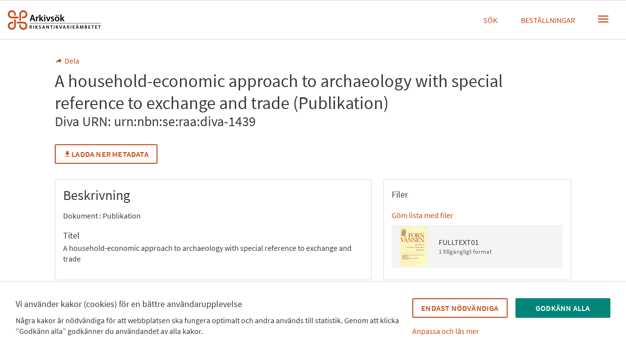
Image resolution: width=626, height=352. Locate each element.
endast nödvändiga (459, 308)
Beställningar (548, 20)
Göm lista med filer (422, 215)
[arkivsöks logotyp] (54, 20)
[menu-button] (603, 19)
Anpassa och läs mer (445, 331)
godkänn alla (563, 308)
